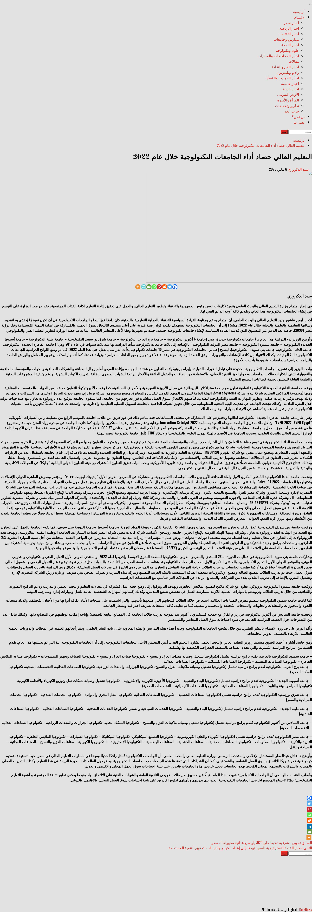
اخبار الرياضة (289, 28)
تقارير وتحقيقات (287, 106)
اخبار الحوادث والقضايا (282, 78)
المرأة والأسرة (288, 100)
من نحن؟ (299, 117)
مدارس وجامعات (286, 39)
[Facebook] (174, 286)
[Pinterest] (159, 286)
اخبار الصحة (290, 45)
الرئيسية (299, 12)
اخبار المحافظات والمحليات (278, 56)
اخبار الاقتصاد (289, 34)
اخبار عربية (291, 89)
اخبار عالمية (290, 84)
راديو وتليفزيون (288, 73)
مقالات (294, 62)
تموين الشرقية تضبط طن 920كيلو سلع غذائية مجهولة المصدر (261, 842)
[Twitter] (169, 286)
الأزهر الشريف (288, 95)
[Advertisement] (156, 880)
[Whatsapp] (154, 286)
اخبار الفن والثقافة (285, 67)
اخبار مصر (291, 23)
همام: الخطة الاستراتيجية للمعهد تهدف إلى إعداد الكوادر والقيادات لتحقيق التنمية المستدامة (240, 847)
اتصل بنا (299, 122)
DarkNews (305, 909)
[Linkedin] (309, 826)
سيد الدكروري (298, 169)
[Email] (148, 286)
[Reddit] (164, 286)
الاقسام (300, 17)
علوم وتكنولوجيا (287, 51)
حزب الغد (292, 111)
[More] (138, 286)
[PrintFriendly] (143, 286)
